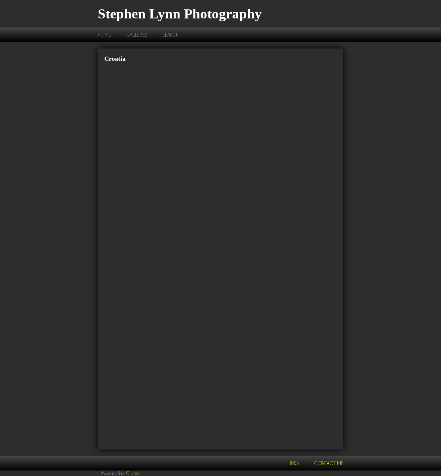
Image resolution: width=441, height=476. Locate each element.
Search (171, 35)
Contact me (328, 463)
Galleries (136, 35)
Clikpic (133, 473)
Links (293, 463)
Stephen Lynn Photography (180, 13)
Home (104, 35)
